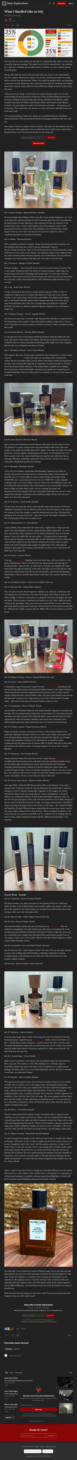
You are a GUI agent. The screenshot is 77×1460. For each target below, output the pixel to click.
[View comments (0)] (13, 25)
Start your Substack (33, 1451)
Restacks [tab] (16, 1349)
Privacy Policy (52, 1416)
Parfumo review (64, 247)
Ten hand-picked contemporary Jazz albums (18, 1381)
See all (8, 1417)
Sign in (71, 3)
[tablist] (12, 1349)
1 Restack (23, 1329)
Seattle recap (54, 926)
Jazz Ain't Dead (11, 1378)
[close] (56, 1387)
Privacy (37, 1446)
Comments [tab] (8, 1349)
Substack (29, 1456)
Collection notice (50, 1446)
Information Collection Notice (38, 1416)
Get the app (48, 1451)
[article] (38, 1382)
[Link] (1, 894)
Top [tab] (6, 1372)
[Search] (50, 3)
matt (10, 19)
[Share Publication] (54, 3)
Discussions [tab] (18, 1372)
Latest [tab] (11, 1372)
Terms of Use (47, 1414)
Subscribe (61, 3)
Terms (42, 1446)
